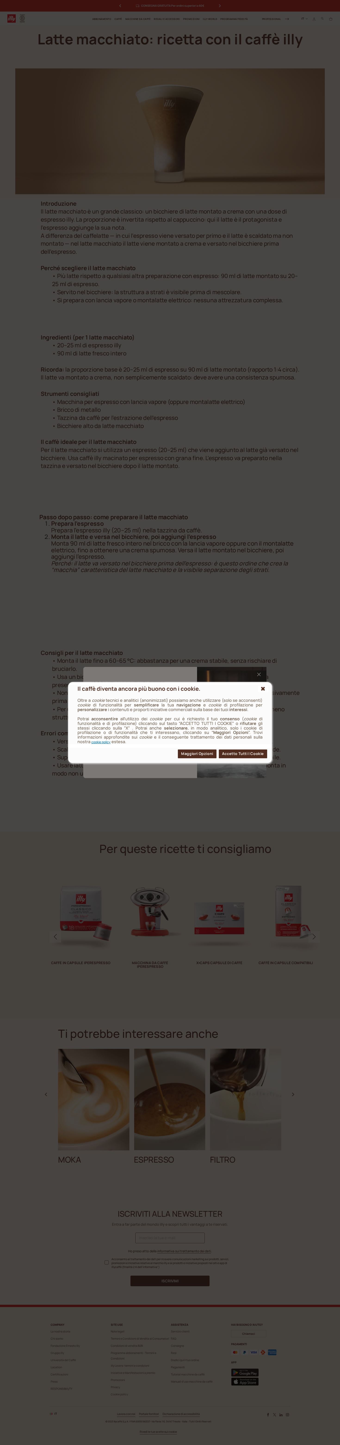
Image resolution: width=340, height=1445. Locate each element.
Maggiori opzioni (197, 753)
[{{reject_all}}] (263, 689)
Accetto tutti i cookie (243, 753)
